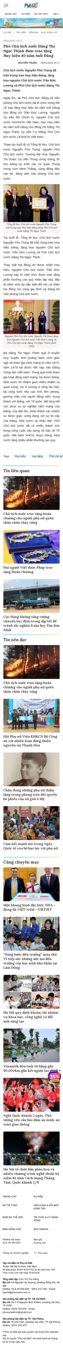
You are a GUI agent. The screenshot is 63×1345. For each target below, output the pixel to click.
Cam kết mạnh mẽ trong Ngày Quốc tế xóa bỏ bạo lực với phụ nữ (30, 846)
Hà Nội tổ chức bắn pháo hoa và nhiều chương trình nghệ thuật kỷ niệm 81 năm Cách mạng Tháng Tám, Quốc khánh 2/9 (31, 1175)
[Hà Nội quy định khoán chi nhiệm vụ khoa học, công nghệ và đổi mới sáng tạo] (31, 992)
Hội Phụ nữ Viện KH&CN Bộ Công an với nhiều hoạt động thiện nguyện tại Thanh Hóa (30, 740)
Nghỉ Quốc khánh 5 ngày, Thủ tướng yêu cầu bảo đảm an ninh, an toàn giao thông (31, 1119)
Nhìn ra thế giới (13, 1217)
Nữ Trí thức (41, 14)
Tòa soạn (42, 1252)
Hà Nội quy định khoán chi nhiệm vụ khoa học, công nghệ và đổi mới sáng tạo (30, 1016)
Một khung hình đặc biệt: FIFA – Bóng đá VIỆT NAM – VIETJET (29, 907)
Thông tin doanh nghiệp (16, 1252)
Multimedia (41, 1229)
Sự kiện (26, 14)
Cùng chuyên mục (21, 862)
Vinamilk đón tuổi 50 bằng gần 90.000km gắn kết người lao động (30, 1068)
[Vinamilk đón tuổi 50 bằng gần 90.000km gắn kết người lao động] (31, 1045)
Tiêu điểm (21, 32)
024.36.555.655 (11, 1242)
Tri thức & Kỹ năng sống (46, 1219)
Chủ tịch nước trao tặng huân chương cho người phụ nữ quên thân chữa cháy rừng (28, 518)
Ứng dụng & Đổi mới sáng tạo (46, 1207)
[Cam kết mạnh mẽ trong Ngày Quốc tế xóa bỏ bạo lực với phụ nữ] (31, 823)
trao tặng (37, 456)
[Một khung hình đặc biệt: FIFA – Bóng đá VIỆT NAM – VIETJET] (31, 884)
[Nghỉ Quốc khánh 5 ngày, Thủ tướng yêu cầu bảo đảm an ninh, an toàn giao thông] (31, 1095)
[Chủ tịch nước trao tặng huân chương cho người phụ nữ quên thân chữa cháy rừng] (31, 493)
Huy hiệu (20, 456)
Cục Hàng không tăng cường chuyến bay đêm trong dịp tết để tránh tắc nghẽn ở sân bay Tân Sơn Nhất (31, 623)
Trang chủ (11, 14)
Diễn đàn (33, 32)
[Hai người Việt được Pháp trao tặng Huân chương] (31, 547)
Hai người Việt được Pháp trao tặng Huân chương (28, 569)
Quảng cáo (40, 1242)
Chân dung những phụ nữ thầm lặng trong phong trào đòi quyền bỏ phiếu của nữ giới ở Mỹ (30, 794)
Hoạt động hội (49, 32)
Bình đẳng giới (12, 1229)
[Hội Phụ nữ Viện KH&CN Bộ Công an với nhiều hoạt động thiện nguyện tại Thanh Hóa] (31, 716)
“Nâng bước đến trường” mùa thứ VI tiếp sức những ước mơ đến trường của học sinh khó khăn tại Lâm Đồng (30, 961)
